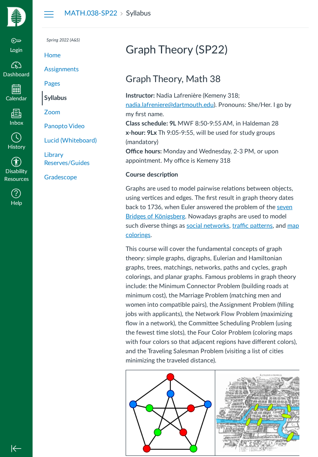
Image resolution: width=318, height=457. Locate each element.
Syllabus (55, 98)
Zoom (52, 112)
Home (52, 55)
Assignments (61, 69)
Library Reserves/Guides (67, 159)
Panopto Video (64, 126)
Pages (52, 84)
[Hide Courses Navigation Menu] (49, 14)
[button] (16, 142)
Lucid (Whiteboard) (70, 140)
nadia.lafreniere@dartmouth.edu (170, 105)
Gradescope (60, 177)
